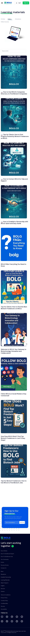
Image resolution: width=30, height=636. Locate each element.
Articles (3, 19)
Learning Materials (5, 580)
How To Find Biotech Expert (7, 553)
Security (3, 606)
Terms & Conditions (5, 594)
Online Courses (5, 22)
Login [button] (19, 3)
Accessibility (4, 609)
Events (2, 562)
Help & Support (4, 582)
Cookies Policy (4, 600)
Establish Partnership (6, 577)
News (2, 571)
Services (3, 588)
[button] (26, 3)
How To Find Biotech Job (7, 556)
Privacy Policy (4, 597)
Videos (9, 19)
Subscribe (22, 522)
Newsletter (3, 574)
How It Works (4, 550)
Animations (18, 19)
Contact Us (3, 568)
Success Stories (5, 565)
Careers (3, 591)
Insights (3, 585)
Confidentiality (4, 603)
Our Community (5, 559)
